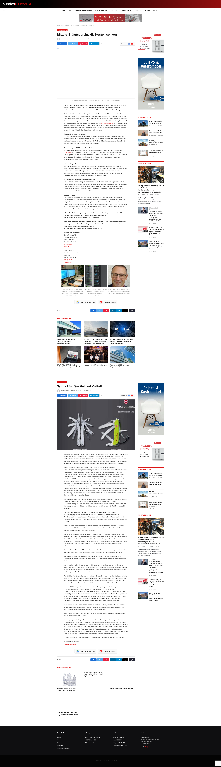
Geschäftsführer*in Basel (120, 745)
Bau (71, 10)
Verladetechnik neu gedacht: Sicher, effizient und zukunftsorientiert (67, 341)
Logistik (137, 10)
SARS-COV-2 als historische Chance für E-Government (66, 689)
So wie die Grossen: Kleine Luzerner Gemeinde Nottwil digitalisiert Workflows (93, 674)
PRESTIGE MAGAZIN (90, 740)
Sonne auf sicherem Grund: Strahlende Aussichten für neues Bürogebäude (156, 122)
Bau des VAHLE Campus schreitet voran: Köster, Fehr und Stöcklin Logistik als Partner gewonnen (95, 341)
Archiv (59, 742)
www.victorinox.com (70, 644)
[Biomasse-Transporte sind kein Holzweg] (143, 153)
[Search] (217, 10)
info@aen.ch (68, 260)
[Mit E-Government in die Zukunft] (122, 678)
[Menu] (4, 10)
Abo (58, 740)
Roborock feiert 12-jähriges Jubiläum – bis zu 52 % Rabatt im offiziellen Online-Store (156, 231)
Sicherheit (126, 10)
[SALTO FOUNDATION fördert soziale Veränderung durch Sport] (69, 354)
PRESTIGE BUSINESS (118, 737)
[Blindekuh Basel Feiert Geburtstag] (96, 354)
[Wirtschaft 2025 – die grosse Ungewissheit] (122, 354)
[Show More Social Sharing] (101, 43)
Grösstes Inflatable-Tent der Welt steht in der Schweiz (156, 132)
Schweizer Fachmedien (68, 39)
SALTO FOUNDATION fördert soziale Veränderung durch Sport (68, 366)
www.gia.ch (67, 246)
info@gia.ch (68, 244)
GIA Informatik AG (107, 123)
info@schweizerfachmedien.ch (153, 747)
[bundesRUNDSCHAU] (17, 4)
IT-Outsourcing (62, 30)
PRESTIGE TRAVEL (90, 742)
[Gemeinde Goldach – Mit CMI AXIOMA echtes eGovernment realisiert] (69, 702)
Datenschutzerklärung (63, 748)
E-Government (101, 10)
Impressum (60, 745)
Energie (147, 10)
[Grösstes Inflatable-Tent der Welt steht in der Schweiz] (143, 133)
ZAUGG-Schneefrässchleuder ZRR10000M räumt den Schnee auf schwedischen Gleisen (156, 141)
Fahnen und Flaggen (83, 10)
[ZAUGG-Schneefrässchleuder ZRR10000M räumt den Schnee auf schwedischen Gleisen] (143, 142)
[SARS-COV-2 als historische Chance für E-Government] (69, 678)
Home (64, 10)
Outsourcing (68, 152)
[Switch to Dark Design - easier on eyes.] (215, 10)
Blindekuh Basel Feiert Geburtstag (95, 365)
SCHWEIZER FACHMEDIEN (92, 737)
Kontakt (59, 737)
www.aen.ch (68, 262)
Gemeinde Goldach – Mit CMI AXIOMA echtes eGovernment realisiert (67, 714)
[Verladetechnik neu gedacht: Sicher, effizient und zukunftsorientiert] (69, 329)
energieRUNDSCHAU (119, 742)
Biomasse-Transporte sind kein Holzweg (156, 151)
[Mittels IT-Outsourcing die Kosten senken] (96, 73)
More (155, 10)
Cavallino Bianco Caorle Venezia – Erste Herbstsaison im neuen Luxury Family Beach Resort (156, 245)
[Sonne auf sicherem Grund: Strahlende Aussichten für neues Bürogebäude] (143, 123)
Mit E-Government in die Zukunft (121, 688)
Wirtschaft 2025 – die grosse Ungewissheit (120, 366)
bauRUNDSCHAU (117, 740)
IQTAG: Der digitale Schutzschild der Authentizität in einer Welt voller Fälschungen (121, 341)
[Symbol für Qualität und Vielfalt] (96, 424)
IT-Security (114, 10)
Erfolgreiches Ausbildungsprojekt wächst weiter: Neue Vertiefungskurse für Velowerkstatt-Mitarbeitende (151, 189)
